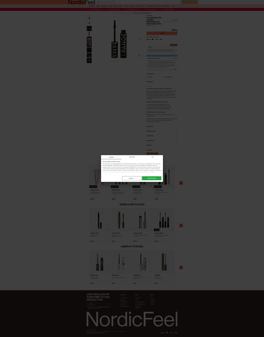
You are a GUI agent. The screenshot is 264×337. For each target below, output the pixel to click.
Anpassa (131, 178)
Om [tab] (152, 157)
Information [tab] (132, 157)
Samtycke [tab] (111, 157)
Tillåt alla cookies (151, 178)
